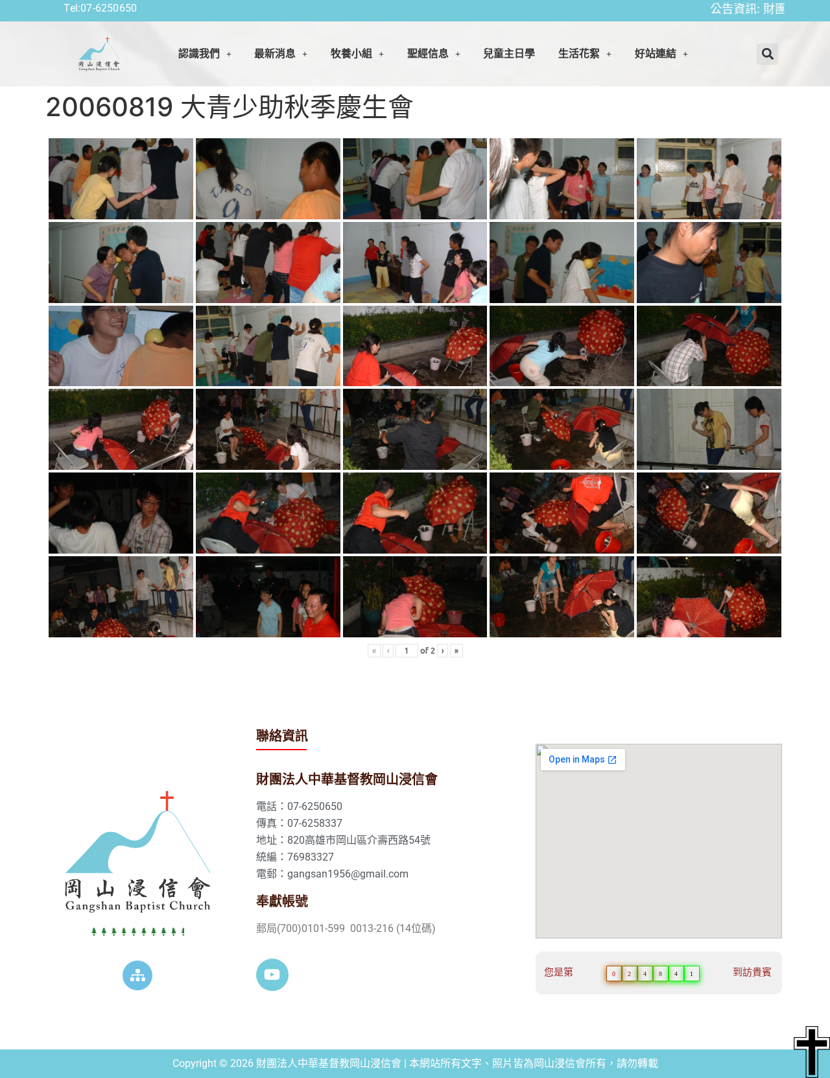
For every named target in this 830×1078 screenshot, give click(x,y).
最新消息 (275, 53)
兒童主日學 (509, 53)
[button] (205, 54)
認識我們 (199, 53)
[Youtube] (272, 975)
